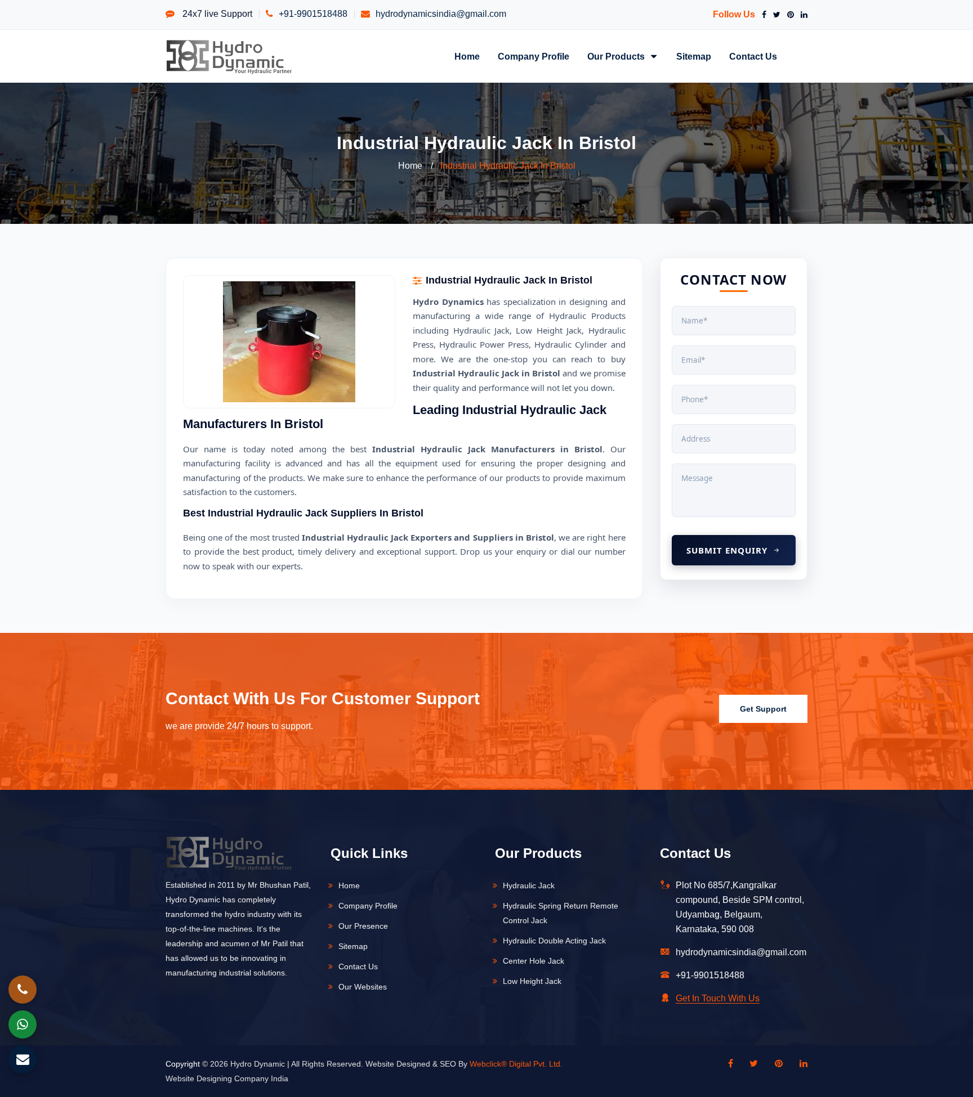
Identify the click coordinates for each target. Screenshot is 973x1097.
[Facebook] (761, 14)
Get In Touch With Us (718, 998)
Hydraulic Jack (529, 885)
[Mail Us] (22, 1059)
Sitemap (693, 56)
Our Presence (363, 925)
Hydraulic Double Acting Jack (554, 940)
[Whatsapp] (22, 1024)
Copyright (183, 1063)
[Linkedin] (797, 1063)
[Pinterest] (788, 14)
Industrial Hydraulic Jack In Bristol (507, 165)
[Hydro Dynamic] (229, 56)
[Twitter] (774, 14)
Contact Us (753, 56)
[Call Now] (22, 989)
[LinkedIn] (801, 14)
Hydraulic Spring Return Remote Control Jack (560, 913)
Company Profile (533, 56)
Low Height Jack (532, 981)
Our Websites (362, 986)
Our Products (617, 56)
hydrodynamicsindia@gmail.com (441, 14)
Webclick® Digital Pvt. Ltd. (516, 1063)
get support (763, 708)
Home (467, 56)
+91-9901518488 (313, 14)
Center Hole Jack (533, 960)
